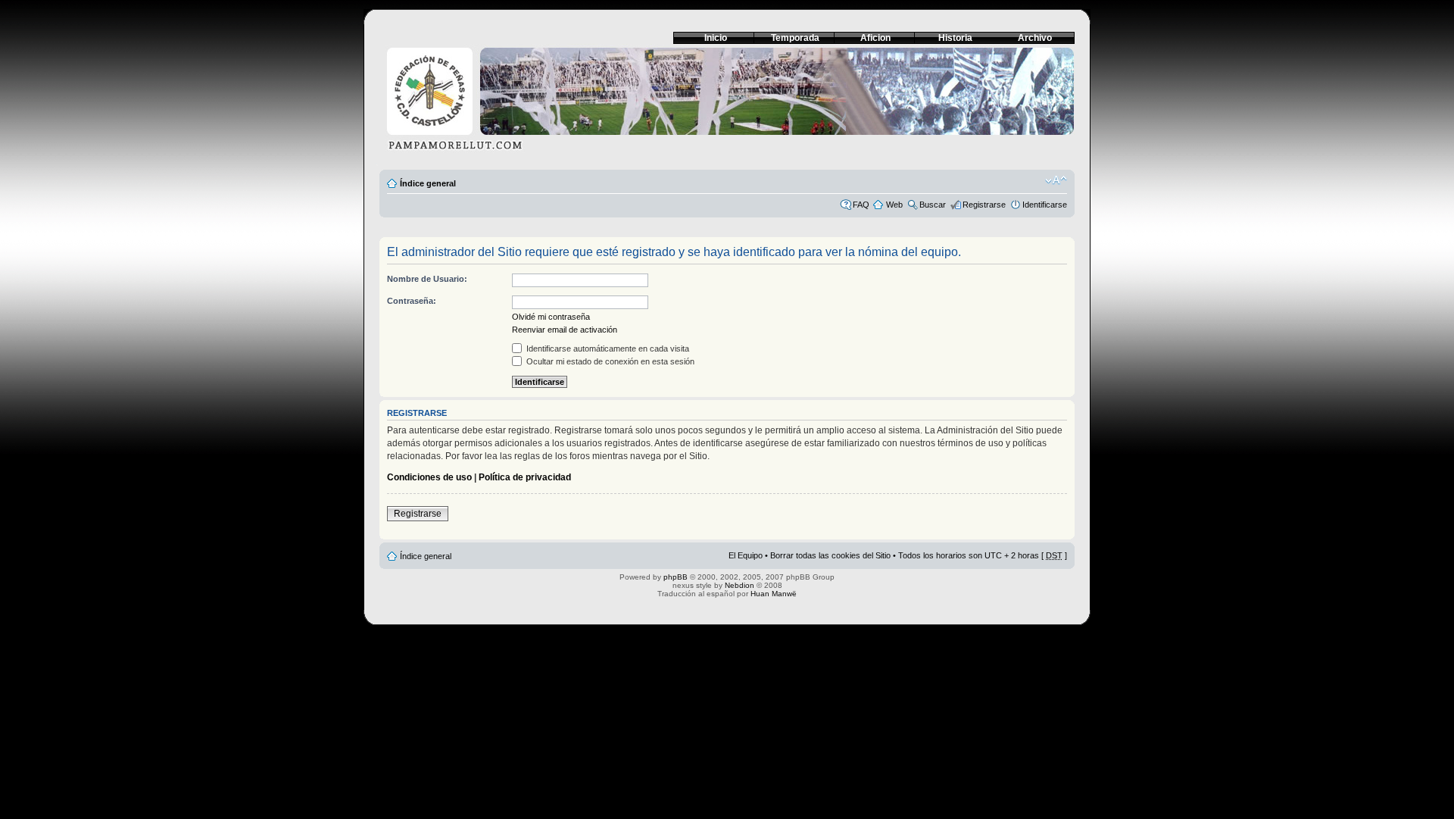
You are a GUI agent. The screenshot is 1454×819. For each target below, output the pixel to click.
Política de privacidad (525, 477)
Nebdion (739, 585)
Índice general (428, 183)
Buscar (932, 204)
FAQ (861, 204)
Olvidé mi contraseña (551, 316)
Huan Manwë (773, 593)
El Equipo (746, 555)
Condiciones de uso (429, 477)
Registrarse (984, 204)
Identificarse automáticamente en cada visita (606, 348)
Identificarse (1044, 204)
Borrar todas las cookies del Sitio (830, 555)
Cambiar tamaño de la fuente (1056, 180)
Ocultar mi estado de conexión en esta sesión (609, 361)
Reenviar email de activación (564, 329)
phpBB (675, 577)
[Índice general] (727, 103)
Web (894, 204)
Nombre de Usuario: (427, 278)
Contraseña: (411, 300)
